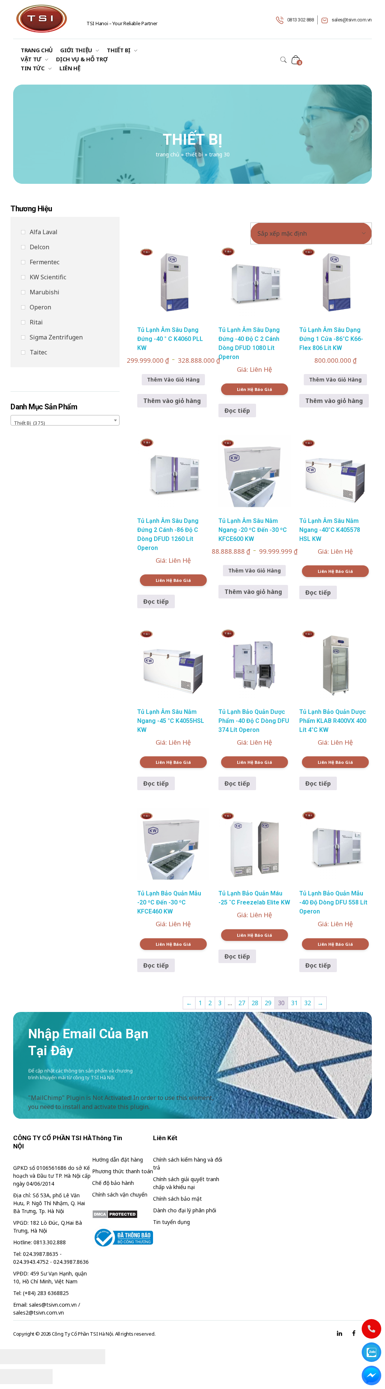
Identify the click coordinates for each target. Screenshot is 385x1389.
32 (307, 1003)
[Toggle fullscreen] (66, 1356)
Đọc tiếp (237, 410)
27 (241, 1003)
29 (268, 1003)
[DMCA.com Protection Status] (122, 1214)
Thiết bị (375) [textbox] (29, 423)
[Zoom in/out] (92, 1356)
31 (294, 1003)
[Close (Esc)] (13, 1356)
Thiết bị (194, 154)
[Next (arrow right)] (39, 1376)
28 (255, 1003)
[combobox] (65, 420)
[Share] (39, 1356)
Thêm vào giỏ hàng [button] (172, 401)
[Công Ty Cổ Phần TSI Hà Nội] (41, 18)
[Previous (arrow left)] (13, 1376)
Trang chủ (167, 154)
